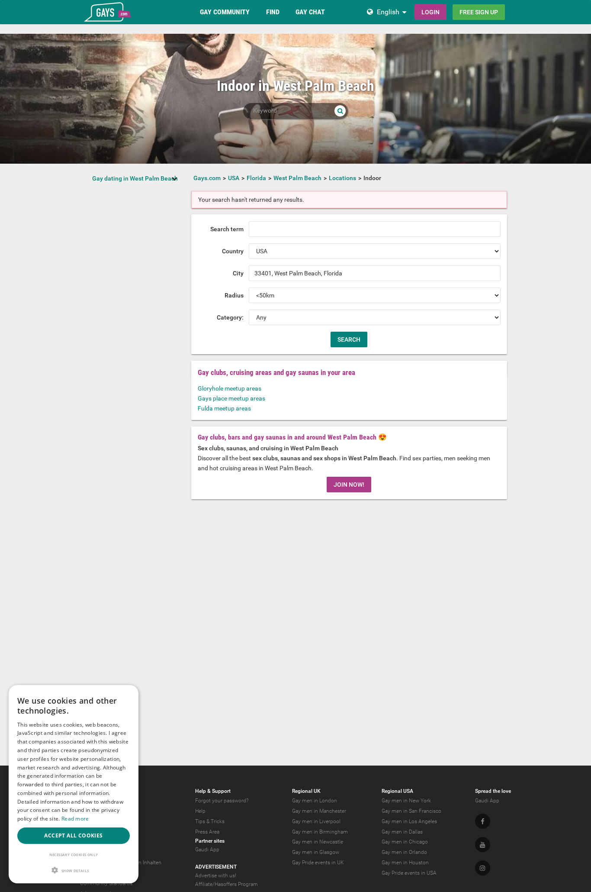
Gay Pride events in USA (409, 873)
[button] (73, 870)
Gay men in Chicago (405, 842)
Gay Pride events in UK (318, 863)
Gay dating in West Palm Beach (135, 178)
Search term (227, 229)
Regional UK (306, 791)
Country (233, 251)
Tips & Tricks (210, 821)
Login (430, 12)
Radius (234, 295)
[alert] (73, 784)
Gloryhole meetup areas (229, 388)
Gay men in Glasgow (315, 852)
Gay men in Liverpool (316, 821)
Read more (75, 818)
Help (200, 811)
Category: (230, 317)
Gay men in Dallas (402, 832)
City (238, 273)
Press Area (207, 832)
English (388, 12)
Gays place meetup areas (231, 398)
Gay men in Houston (405, 863)
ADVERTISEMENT (216, 867)
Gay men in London (314, 801)
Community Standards (106, 883)
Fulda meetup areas (224, 408)
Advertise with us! (215, 876)
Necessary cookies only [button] (73, 854)
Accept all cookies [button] (73, 835)
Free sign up (478, 12)
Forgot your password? (221, 801)
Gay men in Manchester (319, 811)
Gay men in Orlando (404, 852)
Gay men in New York (406, 801)
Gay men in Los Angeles (409, 821)
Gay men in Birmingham (320, 832)
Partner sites (210, 841)
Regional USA (397, 791)
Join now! (349, 484)
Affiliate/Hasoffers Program (226, 884)
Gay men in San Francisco (411, 811)
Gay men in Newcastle (317, 842)
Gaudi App (207, 850)
